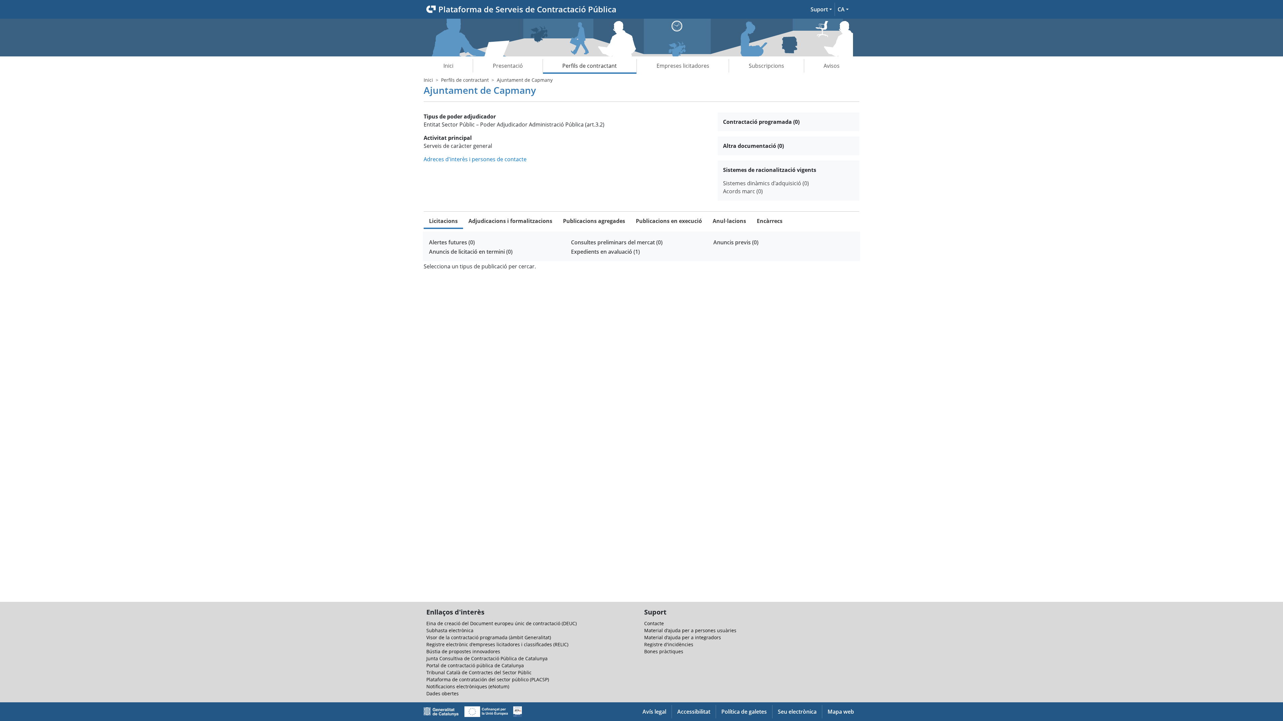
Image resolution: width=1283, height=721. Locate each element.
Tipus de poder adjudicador (460, 116)
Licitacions (443, 221)
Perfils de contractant (589, 65)
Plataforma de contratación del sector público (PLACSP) (487, 679)
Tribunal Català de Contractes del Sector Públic (479, 672)
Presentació (508, 65)
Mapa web (841, 711)
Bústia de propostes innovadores (463, 651)
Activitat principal (448, 138)
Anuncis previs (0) (735, 242)
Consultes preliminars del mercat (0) (617, 242)
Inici (448, 65)
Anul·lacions (729, 221)
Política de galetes (744, 711)
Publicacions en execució (669, 221)
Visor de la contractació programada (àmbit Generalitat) (488, 637)
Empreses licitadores (683, 65)
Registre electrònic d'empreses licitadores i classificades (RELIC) (497, 644)
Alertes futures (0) (452, 242)
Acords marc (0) (743, 191)
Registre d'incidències (668, 644)
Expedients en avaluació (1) (605, 251)
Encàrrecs (769, 221)
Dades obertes (442, 693)
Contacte (654, 623)
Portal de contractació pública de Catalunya (475, 665)
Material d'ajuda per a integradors (682, 637)
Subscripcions (766, 65)
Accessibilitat (693, 711)
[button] (821, 9)
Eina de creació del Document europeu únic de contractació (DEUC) (501, 623)
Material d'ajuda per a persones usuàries (690, 630)
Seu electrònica (797, 711)
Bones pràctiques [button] (663, 651)
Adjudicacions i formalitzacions (510, 221)
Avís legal (654, 711)
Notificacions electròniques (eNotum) (467, 686)
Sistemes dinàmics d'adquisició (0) (766, 183)
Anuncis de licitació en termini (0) (471, 251)
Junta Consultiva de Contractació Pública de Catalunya (487, 658)
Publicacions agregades (594, 221)
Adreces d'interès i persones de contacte (475, 159)
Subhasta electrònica (449, 630)
